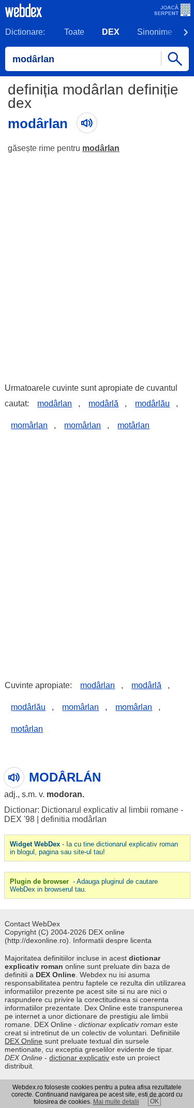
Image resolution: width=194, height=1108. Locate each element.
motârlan (133, 425)
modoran (64, 794)
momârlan (29, 425)
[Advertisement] (97, 263)
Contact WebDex (32, 924)
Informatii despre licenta (112, 940)
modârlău (152, 403)
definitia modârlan (74, 819)
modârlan (101, 148)
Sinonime (154, 32)
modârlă (103, 403)
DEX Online (23, 1041)
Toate (74, 32)
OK (154, 1101)
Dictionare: (25, 32)
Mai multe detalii (116, 1101)
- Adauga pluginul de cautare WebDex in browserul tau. (84, 885)
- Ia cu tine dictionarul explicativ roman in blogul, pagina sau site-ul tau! (94, 848)
